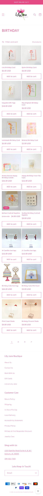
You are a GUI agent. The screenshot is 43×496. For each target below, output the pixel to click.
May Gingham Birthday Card (30, 104)
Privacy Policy (10, 426)
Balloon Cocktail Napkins (11, 213)
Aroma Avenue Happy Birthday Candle (9, 177)
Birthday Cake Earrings (10, 286)
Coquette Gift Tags (8, 103)
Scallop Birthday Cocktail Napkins (31, 214)
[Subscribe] (35, 473)
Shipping (8, 404)
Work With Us (10, 373)
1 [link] (11, 341)
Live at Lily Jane (11, 384)
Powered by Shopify (28, 492)
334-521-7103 (10, 458)
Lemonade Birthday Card (11, 140)
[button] (3, 14)
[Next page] (31, 341)
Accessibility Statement (14, 420)
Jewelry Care (9, 436)
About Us (8, 362)
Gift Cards (8, 378)
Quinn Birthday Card (29, 67)
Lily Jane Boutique (18, 492)
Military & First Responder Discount (18, 431)
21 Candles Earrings (29, 250)
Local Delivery (10, 415)
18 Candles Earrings (9, 250)
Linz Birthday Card (8, 67)
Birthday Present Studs (30, 321)
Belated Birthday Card (30, 140)
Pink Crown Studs (8, 321)
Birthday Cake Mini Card (30, 286)
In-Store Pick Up (11, 410)
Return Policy (10, 399)
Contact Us (9, 368)
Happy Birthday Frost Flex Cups (31, 177)
